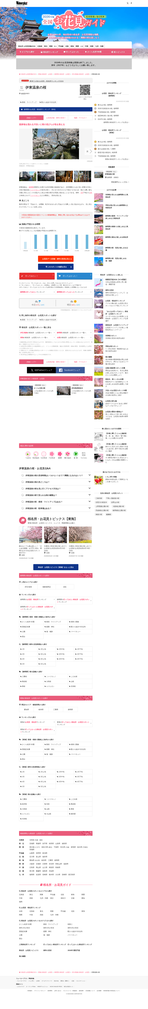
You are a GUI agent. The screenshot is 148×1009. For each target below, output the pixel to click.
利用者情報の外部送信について (111, 990)
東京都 (31, 847)
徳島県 (44, 871)
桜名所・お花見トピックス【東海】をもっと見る (56, 567)
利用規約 (30, 990)
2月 (23, 649)
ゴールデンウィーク (47, 981)
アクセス (79, 118)
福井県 (44, 857)
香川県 (31, 871)
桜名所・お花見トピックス (29, 950)
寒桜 (23, 686)
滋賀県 (65, 864)
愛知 (83, 898)
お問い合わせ (57, 990)
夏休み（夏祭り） (65, 981)
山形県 (57, 843)
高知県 (51, 871)
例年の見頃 (55, 118)
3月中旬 (61, 654)
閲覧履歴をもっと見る (119, 182)
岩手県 (44, 843)
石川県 (31, 857)
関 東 (21, 847)
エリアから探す (28, 51)
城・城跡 (49, 631)
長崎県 (44, 874)
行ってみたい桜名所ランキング (54, 944)
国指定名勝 (26, 627)
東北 (45, 46)
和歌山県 (58, 864)
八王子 (37, 847)
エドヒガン (50, 686)
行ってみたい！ (39, 275)
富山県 (38, 857)
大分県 (57, 874)
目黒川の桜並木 (101, 502)
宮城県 (31, 843)
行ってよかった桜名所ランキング (80, 944)
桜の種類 (22, 956)
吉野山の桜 (115, 502)
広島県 (31, 867)
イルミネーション (80, 981)
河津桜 (73, 686)
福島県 (64, 843)
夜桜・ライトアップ (29, 102)
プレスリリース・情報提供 (70, 990)
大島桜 (48, 681)
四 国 (21, 871)
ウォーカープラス (21, 981)
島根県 (57, 867)
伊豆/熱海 (28, 587)
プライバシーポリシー (40, 990)
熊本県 (51, 874)
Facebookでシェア (72, 370)
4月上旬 (43, 659)
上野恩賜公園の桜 (102, 506)
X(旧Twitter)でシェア (43, 370)
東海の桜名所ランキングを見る (116, 159)
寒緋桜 (24, 681)
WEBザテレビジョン (42, 986)
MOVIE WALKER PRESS (56, 986)
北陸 (67, 46)
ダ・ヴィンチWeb (30, 986)
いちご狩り (31, 981)
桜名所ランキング (50, 52)
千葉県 (56, 847)
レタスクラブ (20, 986)
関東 (51, 46)
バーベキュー (75, 631)
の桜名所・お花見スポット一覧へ (36, 332)
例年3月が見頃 (48, 928)
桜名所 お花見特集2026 (26, 46)
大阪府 (31, 864)
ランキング (32, 292)
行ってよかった (72, 51)
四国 (91, 46)
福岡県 (31, 874)
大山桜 (48, 814)
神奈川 (63, 898)
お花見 (38, 981)
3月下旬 (80, 654)
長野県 (38, 853)
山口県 (44, 867)
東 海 (21, 860)
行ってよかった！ (77, 275)
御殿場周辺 (47, 587)
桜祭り (70, 924)
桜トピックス (119, 52)
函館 (40, 840)
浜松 (64, 587)
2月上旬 (43, 649)
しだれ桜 (74, 676)
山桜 (72, 681)
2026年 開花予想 (74, 950)
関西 (77, 46)
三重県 (55, 709)
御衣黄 (73, 814)
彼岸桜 (24, 804)
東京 (55, 46)
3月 (82, 192)
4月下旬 (80, 659)
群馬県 (73, 847)
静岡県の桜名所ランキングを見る (116, 122)
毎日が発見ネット (68, 986)
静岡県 (23, 93)
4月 (91, 192)
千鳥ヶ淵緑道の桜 (112, 498)
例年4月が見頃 (73, 928)
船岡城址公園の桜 (119, 510)
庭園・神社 (50, 627)
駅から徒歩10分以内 (48, 102)
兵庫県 (44, 864)
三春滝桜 (99, 498)
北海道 (39, 46)
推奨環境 (50, 990)
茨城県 (31, 849)
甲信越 (61, 46)
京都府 (38, 864)
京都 (81, 46)
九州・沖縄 (99, 46)
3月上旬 (43, 654)
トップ (31, 118)
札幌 (36, 840)
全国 (20, 911)
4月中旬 (61, 659)
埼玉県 (62, 847)
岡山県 (38, 867)
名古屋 (37, 860)
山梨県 (31, 853)
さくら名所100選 (94, 51)
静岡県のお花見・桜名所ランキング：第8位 (39, 109)
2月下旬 (80, 649)
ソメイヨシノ (35, 190)
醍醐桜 (108, 514)
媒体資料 (81, 990)
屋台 (23, 636)
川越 (67, 847)
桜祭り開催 (75, 622)
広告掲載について (90, 990)
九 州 (21, 874)
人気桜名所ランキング (27, 944)
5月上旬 (43, 664)
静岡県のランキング (33, 599)
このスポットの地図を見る (57, 267)
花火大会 (56, 981)
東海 (72, 46)
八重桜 (24, 676)
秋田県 (51, 843)
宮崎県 (64, 874)
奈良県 (51, 864)
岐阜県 (41, 709)
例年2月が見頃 (24, 928)
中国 (86, 46)
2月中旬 (61, 649)
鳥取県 (51, 867)
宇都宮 (85, 847)
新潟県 (44, 853)
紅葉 (73, 981)
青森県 (38, 843)
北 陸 (21, 857)
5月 (23, 664)
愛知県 (26, 709)
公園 (23, 631)
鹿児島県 (71, 874)
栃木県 (79, 847)
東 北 (21, 843)
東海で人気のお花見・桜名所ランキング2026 (46, 81)
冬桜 (47, 804)
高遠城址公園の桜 (102, 510)
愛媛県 (38, 871)
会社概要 (99, 990)
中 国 (21, 867)
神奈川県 (45, 847)
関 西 (21, 864)
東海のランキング (32, 722)
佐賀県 (38, 874)
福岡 (20, 902)
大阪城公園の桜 (118, 506)
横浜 (50, 847)
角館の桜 (99, 514)
